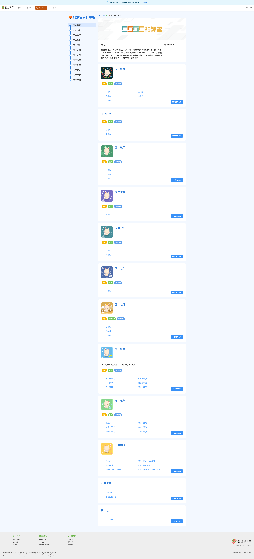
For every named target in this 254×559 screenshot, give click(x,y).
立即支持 (144, 2)
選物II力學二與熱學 (113, 469)
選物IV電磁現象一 (145, 465)
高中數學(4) (142, 378)
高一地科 (109, 519)
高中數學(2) (110, 382)
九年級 (108, 178)
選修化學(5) (142, 431)
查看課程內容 (176, 102)
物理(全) (109, 461)
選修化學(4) (142, 427)
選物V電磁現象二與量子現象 (149, 469)
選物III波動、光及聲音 (146, 461)
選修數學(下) (143, 387)
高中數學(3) (110, 387)
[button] (173, 45)
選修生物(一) (111, 496)
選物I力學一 (110, 465)
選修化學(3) (142, 423)
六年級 (140, 96)
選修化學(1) (110, 427)
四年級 (108, 100)
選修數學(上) (143, 382)
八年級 (108, 174)
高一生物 (109, 492)
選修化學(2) (110, 431)
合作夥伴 (102, 15)
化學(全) (109, 423)
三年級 (108, 96)
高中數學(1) (110, 378)
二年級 (108, 91)
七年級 (108, 170)
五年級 (140, 91)
